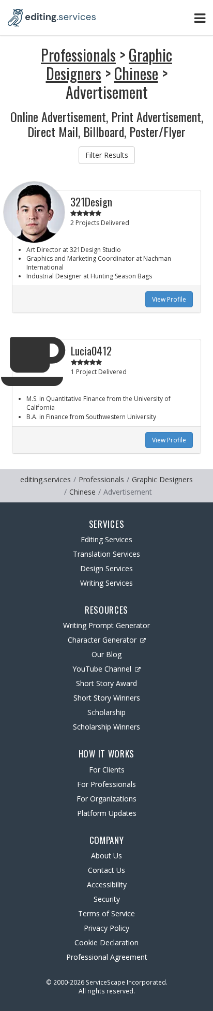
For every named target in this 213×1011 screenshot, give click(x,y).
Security (107, 899)
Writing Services (106, 583)
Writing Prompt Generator (106, 625)
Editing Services (106, 539)
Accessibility (107, 884)
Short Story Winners (106, 698)
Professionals (78, 54)
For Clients (107, 770)
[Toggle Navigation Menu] (200, 18)
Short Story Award (106, 683)
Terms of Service (106, 913)
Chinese (136, 73)
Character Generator (102, 640)
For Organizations (106, 799)
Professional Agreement (106, 957)
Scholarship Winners (106, 727)
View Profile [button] (169, 299)
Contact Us (106, 870)
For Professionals (106, 784)
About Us (106, 855)
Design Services (106, 568)
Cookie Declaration (106, 942)
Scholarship (106, 712)
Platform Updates (106, 813)
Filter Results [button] (106, 155)
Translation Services (106, 554)
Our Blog (106, 654)
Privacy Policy (106, 928)
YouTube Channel (101, 669)
